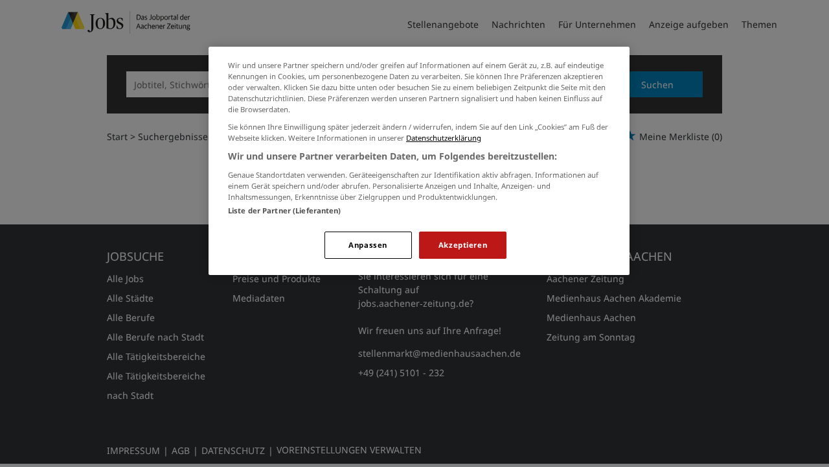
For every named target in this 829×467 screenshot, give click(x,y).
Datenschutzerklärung (443, 138)
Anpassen (367, 245)
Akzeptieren (462, 245)
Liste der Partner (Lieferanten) (284, 210)
